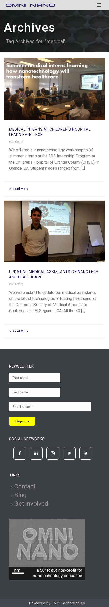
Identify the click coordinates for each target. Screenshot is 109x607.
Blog (20, 495)
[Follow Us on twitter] (69, 453)
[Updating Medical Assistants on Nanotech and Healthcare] (54, 231)
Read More (20, 189)
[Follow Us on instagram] (52, 453)
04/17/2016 (16, 284)
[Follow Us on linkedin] (36, 453)
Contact (24, 486)
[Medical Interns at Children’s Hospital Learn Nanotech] (54, 89)
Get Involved (31, 503)
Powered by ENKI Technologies (57, 603)
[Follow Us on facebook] (19, 453)
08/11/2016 (16, 142)
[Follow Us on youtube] (85, 453)
